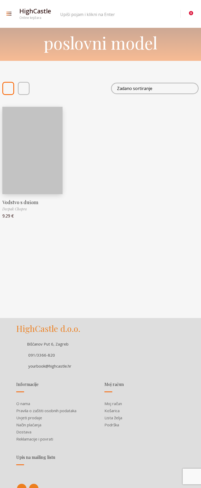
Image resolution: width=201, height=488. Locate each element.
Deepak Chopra (14, 208)
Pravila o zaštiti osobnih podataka (46, 410)
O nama (23, 403)
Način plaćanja (28, 424)
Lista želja (113, 417)
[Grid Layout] (8, 88)
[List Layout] (24, 88)
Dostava (23, 431)
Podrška (111, 424)
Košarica (112, 410)
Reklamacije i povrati (34, 439)
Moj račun (113, 403)
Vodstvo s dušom (20, 202)
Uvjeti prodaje (29, 417)
